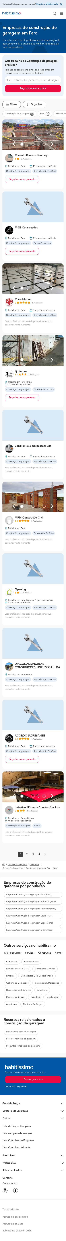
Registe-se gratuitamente (47, 4)
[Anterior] (14, 144)
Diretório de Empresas (17, 865)
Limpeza (10, 976)
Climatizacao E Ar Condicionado (37, 976)
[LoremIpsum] (63, 13)
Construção (34, 865)
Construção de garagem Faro (38, 868)
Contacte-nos (9, 1183)
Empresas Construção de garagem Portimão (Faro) (31, 902)
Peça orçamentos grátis (33, 88)
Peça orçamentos (33, 1079)
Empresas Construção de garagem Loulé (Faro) (29, 916)
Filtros (13, 104)
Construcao (11, 962)
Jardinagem (53, 997)
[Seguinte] (52, 144)
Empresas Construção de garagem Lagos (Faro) (29, 923)
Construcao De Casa (45, 969)
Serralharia (42, 990)
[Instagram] (5, 1191)
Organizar (36, 104)
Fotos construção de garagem (21, 1039)
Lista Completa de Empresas (18, 1140)
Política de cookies (12, 1224)
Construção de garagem (12, 868)
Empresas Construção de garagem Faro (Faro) (28, 895)
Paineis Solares (31, 962)
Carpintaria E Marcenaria (47, 983)
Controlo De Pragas (32, 1004)
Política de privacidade (15, 1217)
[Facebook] (15, 1191)
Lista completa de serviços (17, 1133)
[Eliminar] (32, 114)
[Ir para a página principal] (11, 13)
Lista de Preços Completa (16, 1126)
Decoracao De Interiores (18, 990)
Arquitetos (11, 1004)
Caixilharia (36, 997)
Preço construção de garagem (21, 1032)
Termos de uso (10, 1210)
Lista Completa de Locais (16, 1147)
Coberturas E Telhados (17, 983)
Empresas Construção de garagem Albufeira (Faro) (31, 909)
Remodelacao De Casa (17, 969)
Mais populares (12, 953)
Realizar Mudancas (15, 997)
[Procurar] (54, 13)
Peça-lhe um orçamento (22, 179)
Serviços (30, 953)
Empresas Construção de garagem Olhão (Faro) (29, 930)
